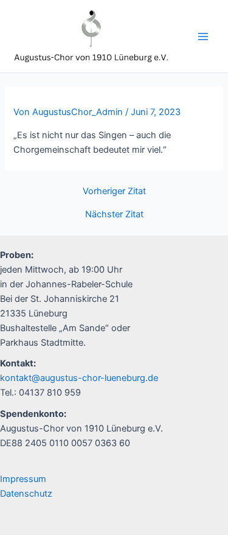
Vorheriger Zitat (114, 191)
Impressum (23, 479)
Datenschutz (26, 493)
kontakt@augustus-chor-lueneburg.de (79, 377)
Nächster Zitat (114, 214)
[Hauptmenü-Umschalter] (203, 36)
